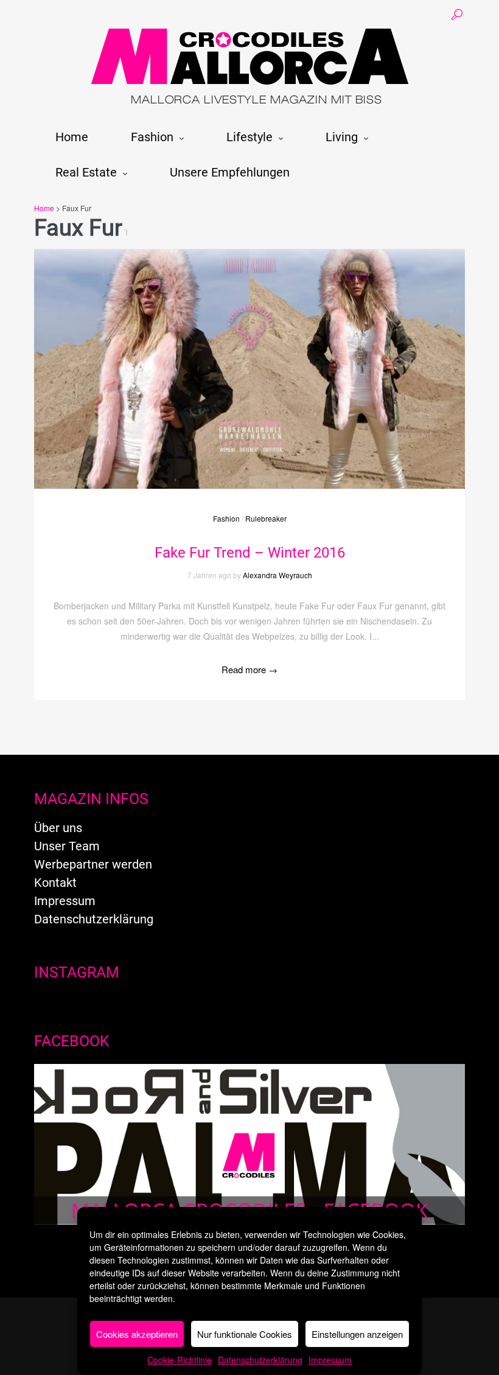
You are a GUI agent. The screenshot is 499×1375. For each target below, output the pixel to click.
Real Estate (86, 172)
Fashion (152, 137)
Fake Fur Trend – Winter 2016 (250, 552)
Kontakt (55, 882)
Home (71, 137)
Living (342, 137)
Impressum (330, 1360)
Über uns (58, 827)
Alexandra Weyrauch (277, 575)
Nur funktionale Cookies (244, 1334)
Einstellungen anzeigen (357, 1334)
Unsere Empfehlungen (230, 172)
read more (249, 357)
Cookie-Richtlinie (179, 1360)
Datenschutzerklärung (260, 1360)
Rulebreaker (266, 518)
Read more (249, 669)
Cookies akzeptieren (137, 1334)
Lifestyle (249, 137)
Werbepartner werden (93, 864)
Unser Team (67, 846)
